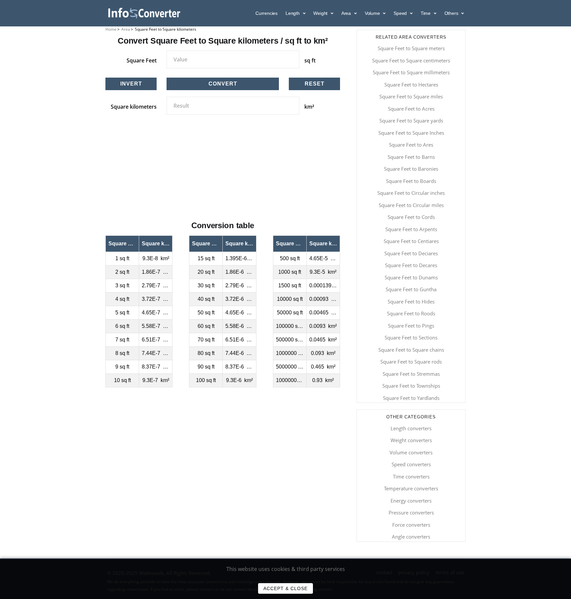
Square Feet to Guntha (411, 289)
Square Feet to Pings (411, 325)
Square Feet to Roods (411, 313)
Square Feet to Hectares (411, 84)
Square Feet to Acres (411, 108)
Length (293, 13)
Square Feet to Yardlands (411, 398)
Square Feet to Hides (411, 301)
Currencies (266, 13)
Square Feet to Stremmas (411, 373)
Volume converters (411, 452)
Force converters (411, 524)
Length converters (411, 428)
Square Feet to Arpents (411, 229)
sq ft (310, 60)
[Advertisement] (222, 175)
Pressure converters (411, 512)
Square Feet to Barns (411, 157)
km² (309, 106)
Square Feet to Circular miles (411, 205)
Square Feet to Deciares (411, 253)
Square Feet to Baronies (411, 168)
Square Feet (142, 60)
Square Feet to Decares (411, 265)
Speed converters (411, 464)
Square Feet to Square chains (411, 349)
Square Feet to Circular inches (411, 193)
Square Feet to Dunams (411, 277)
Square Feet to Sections (411, 337)
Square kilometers (134, 106)
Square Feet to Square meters (411, 48)
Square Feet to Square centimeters (411, 60)
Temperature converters (411, 488)
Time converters (411, 476)
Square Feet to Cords (411, 217)
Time (426, 13)
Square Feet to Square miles (411, 96)
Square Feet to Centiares (411, 241)
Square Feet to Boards (411, 181)
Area (346, 13)
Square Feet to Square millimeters (411, 72)
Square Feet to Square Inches (411, 132)
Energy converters (411, 500)
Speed (401, 13)
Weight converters (411, 440)
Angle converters (411, 536)
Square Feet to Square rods (411, 361)
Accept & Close (285, 588)
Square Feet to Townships (411, 385)
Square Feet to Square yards (411, 120)
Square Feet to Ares (411, 144)
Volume (373, 13)
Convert (223, 84)
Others (452, 13)
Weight (321, 13)
